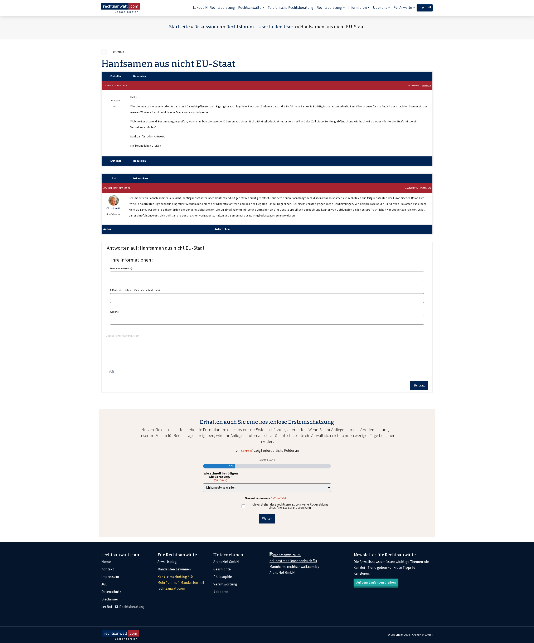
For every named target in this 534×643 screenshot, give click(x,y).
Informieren (357, 7)
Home (106, 561)
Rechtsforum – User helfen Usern (261, 26)
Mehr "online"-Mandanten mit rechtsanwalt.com (180, 582)
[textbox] (267, 348)
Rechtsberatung (329, 7)
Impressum (110, 576)
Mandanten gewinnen (174, 569)
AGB (104, 584)
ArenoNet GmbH (226, 561)
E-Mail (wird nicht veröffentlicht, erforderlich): (135, 290)
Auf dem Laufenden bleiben (376, 582)
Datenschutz (111, 591)
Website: (114, 312)
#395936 (426, 85)
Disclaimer (109, 599)
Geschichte (222, 569)
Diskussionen (208, 26)
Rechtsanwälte (249, 7)
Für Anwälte (402, 7)
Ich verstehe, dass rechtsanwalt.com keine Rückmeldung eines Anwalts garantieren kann (290, 506)
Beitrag (419, 385)
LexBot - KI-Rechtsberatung (123, 606)
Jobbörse (220, 591)
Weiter (267, 518)
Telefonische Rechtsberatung (290, 7)
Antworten (414, 85)
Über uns (380, 7)
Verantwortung (225, 584)
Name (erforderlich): (121, 268)
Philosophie (222, 576)
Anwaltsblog (167, 561)
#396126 (425, 188)
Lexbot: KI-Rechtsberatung (214, 7)
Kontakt (107, 569)
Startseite (179, 26)
